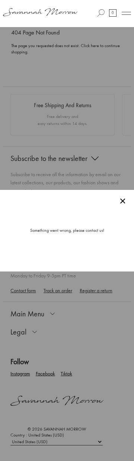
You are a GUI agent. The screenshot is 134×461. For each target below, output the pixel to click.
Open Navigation (126, 13)
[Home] (40, 13)
